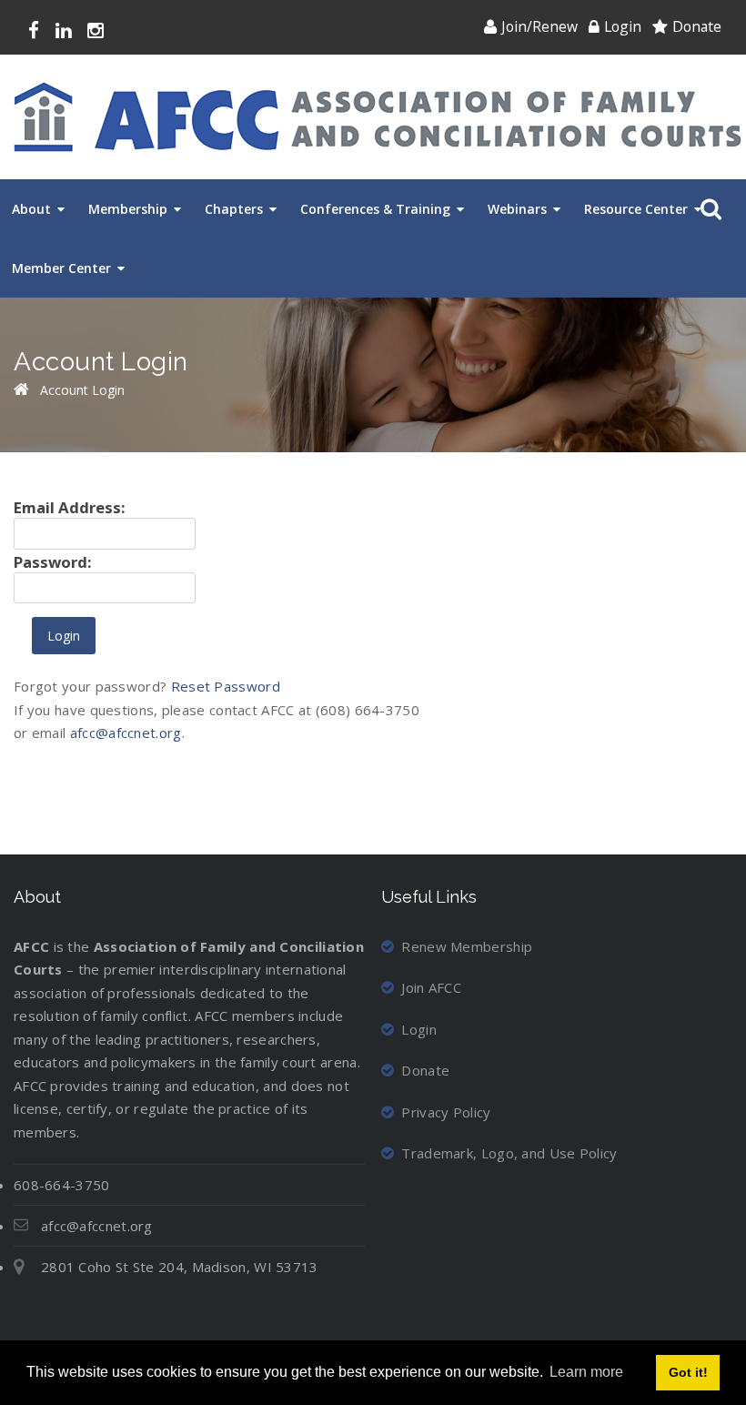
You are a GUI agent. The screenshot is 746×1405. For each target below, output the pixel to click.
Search (707, 209)
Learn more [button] (586, 1372)
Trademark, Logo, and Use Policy (509, 1153)
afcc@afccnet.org (126, 732)
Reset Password (225, 686)
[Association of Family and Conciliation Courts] (377, 117)
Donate (696, 26)
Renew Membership (466, 946)
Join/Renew (539, 26)
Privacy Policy (445, 1112)
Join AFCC (431, 987)
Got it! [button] (688, 1372)
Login (622, 26)
